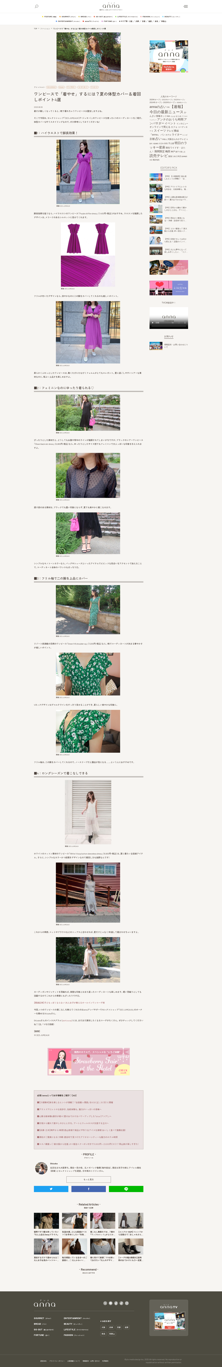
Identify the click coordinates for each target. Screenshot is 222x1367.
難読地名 (156, 160)
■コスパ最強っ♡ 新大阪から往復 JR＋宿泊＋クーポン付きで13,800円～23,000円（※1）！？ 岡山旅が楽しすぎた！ (87, 1144)
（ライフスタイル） (76, 1330)
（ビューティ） (73, 1324)
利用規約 (105, 1361)
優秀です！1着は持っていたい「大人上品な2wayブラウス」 (46, 1233)
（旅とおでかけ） (44, 1330)
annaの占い (158, 107)
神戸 (173, 151)
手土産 (171, 143)
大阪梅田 (156, 143)
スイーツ (160, 130)
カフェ (174, 127)
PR (168, 107)
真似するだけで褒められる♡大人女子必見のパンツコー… (46, 1258)
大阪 (130, 21)
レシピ (185, 135)
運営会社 (43, 1361)
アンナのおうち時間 (170, 119)
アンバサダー (71, 87)
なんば (173, 116)
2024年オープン (156, 102)
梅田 (167, 151)
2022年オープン (179, 100)
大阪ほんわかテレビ (176, 139)
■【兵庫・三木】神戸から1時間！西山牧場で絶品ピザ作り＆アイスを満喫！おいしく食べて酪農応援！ (81, 1130)
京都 (143, 21)
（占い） (42, 1335)
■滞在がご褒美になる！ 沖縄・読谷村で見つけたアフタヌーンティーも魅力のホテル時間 (77, 1137)
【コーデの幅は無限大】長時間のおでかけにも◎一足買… (130, 1258)
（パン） (40, 1324)
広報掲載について (73, 1361)
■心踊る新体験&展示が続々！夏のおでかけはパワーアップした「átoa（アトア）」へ (74, 1116)
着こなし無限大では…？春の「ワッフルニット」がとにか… (102, 1233)
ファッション (45, 29)
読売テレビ (159, 156)
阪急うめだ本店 (174, 156)
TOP (35, 29)
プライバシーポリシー (57, 1361)
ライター (177, 134)
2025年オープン (169, 102)
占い (158, 138)
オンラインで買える (160, 127)
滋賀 (150, 21)
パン (163, 135)
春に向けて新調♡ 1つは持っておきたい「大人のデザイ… (102, 1258)
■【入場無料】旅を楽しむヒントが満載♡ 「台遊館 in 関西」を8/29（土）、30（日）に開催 (75, 1102)
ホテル (168, 135)
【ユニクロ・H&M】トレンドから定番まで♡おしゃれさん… (130, 1233)
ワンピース (94, 87)
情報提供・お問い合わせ (91, 1361)
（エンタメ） (77, 1318)
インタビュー (182, 123)
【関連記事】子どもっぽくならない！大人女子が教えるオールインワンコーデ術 (69, 1002)
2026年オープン (182, 102)
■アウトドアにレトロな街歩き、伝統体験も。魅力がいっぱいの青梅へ (69, 1109)
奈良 (156, 21)
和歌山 (163, 21)
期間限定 (159, 151)
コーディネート (82, 87)
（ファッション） (74, 1335)
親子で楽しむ (180, 152)
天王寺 (161, 143)
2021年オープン (167, 99)
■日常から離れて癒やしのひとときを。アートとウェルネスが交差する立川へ (73, 1123)
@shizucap (67, 1020)
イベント (170, 123)
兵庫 (137, 21)
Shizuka (61, 87)
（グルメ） (43, 1318)
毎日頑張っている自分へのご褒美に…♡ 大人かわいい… (74, 1258)
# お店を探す (105, 1321)
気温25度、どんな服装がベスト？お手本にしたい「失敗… (74, 1233)
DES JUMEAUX (51, 87)
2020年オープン (155, 100)
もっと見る (89, 1179)
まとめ (178, 116)
